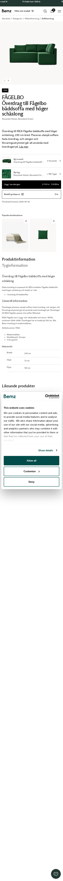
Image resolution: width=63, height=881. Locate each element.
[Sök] (45, 11)
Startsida (6, 18)
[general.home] (6, 10)
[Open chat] (56, 874)
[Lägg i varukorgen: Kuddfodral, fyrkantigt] (54, 221)
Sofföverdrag (48, 18)
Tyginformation (15, 265)
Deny (31, 481)
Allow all (31, 460)
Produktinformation (18, 259)
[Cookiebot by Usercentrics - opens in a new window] (45, 396)
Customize (30, 471)
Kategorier (17, 18)
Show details (45, 450)
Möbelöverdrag (32, 18)
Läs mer (23, 146)
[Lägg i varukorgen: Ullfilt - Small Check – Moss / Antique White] (26, 221)
